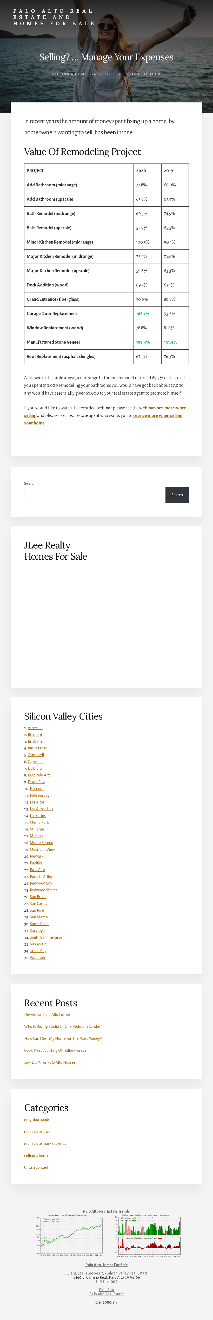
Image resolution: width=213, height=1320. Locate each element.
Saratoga (37, 931)
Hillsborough (41, 795)
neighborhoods (37, 1120)
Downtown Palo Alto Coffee (47, 1014)
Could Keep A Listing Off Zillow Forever (56, 1050)
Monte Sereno (41, 843)
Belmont (35, 735)
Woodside (38, 958)
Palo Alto (37, 870)
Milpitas (36, 836)
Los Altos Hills (41, 809)
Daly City (35, 768)
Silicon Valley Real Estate (127, 1273)
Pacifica (36, 863)
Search (30, 483)
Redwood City (41, 883)
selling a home (69, 74)
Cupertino (36, 762)
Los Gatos (38, 816)
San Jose (37, 910)
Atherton (35, 728)
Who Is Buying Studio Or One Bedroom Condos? (63, 1026)
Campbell (36, 755)
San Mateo (39, 917)
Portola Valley (41, 876)
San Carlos (38, 903)
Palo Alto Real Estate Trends (106, 1211)
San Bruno (38, 897)
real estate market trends (45, 1143)
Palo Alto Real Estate (106, 1294)
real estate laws (37, 1131)
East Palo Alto (39, 775)
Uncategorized (36, 1167)
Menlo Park (39, 822)
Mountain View (42, 849)
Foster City (36, 782)
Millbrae (37, 829)
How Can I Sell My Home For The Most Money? (63, 1038)
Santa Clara (39, 924)
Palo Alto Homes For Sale (106, 1265)
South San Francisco (46, 937)
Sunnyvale (38, 944)
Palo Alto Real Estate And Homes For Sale (54, 17)
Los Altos (37, 802)
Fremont (37, 789)
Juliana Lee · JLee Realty (84, 1273)
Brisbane (35, 741)
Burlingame (37, 748)
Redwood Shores (43, 890)
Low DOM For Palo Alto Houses (49, 1062)
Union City (38, 951)
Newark (36, 856)
